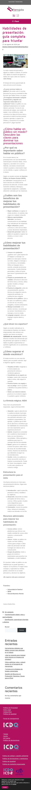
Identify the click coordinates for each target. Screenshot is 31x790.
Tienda (5, 734)
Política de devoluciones (11, 740)
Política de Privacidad (10, 708)
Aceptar (5, 787)
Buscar (7, 627)
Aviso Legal (7, 710)
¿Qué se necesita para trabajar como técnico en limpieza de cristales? (15, 657)
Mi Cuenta (6, 738)
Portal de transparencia (11, 718)
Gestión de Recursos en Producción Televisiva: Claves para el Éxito (15, 676)
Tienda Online (18, 1)
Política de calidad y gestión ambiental (15, 756)
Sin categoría (9, 612)
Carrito (5, 736)
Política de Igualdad (9, 714)
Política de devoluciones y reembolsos (15, 758)
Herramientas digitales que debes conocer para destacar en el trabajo (15, 650)
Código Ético (7, 712)
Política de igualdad (9, 761)
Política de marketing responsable (13, 764)
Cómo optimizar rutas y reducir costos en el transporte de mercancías (15, 664)
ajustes (14, 784)
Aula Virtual (11, 1)
